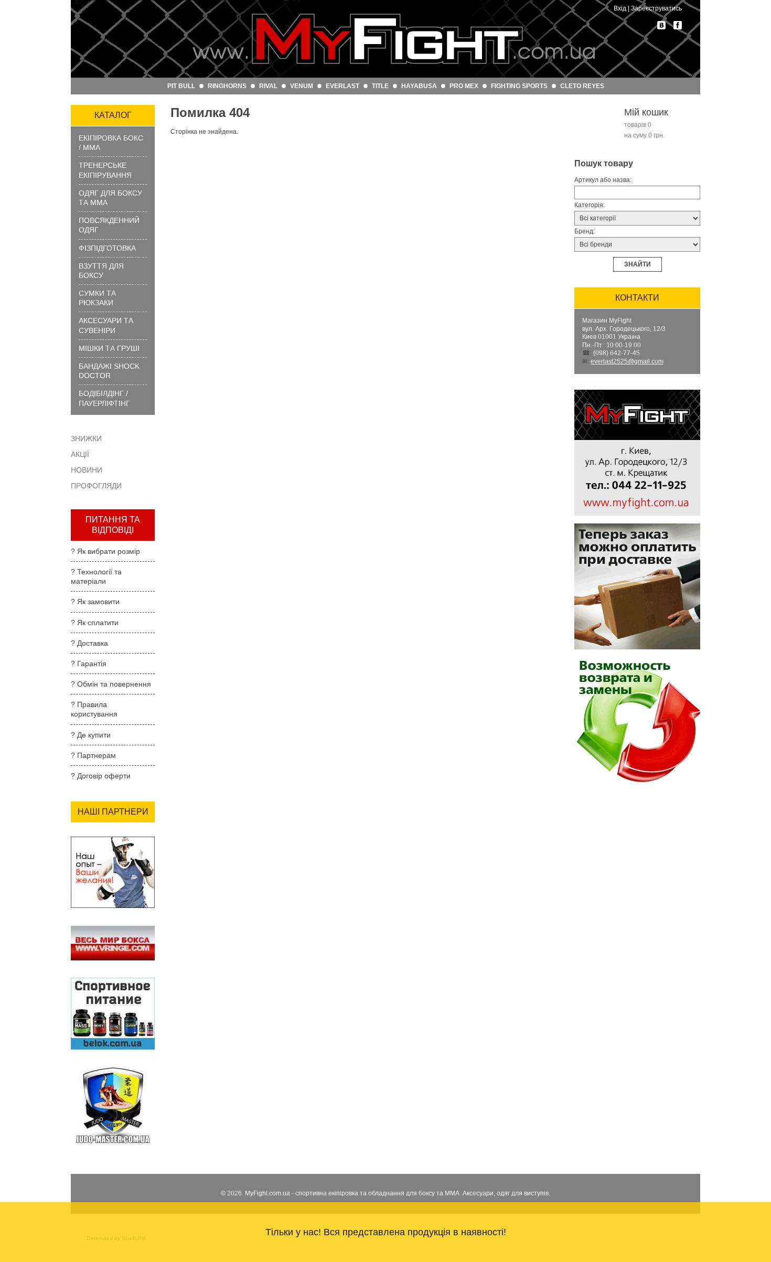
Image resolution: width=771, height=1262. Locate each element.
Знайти (637, 264)
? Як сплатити (95, 622)
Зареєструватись (656, 8)
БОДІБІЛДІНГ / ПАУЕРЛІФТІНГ (104, 398)
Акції (80, 454)
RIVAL (268, 86)
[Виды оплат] (637, 526)
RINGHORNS (227, 86)
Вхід (620, 8)
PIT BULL (181, 86)
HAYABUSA (419, 86)
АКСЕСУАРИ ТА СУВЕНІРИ (106, 325)
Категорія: (589, 205)
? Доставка (89, 643)
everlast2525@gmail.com (627, 361)
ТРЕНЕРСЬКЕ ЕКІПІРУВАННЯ (105, 170)
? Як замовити (95, 601)
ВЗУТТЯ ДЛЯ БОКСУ (101, 271)
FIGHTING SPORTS (519, 86)
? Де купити (91, 735)
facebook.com (677, 25)
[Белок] (113, 975)
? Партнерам (93, 755)
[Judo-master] (113, 1067)
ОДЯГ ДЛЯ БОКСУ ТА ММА (110, 198)
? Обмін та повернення (111, 684)
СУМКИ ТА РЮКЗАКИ (97, 298)
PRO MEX (463, 86)
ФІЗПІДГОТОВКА (107, 248)
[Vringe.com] (113, 925)
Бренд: (584, 231)
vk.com (661, 25)
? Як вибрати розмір (105, 551)
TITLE (380, 86)
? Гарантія (88, 663)
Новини (86, 470)
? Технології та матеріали (96, 576)
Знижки (86, 438)
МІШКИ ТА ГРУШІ (109, 348)
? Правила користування (94, 709)
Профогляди (96, 486)
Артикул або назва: (602, 180)
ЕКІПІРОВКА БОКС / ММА (111, 143)
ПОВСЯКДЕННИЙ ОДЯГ (109, 225)
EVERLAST (342, 86)
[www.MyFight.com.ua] (393, 39)
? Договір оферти (101, 776)
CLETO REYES (582, 86)
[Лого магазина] (637, 393)
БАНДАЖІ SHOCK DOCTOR (109, 371)
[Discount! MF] (113, 833)
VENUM (301, 86)
